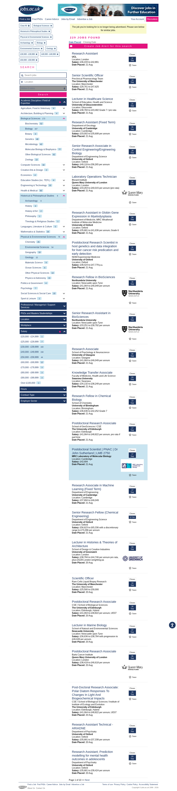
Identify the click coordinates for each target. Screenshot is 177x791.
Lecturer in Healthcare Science (92, 99)
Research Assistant (85, 53)
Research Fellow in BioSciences (93, 277)
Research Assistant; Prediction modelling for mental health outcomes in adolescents (92, 755)
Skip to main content (11, 2)
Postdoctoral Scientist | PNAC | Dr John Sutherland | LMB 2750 (95, 451)
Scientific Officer (83, 578)
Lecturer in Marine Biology (89, 625)
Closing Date (89, 42)
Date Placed (75, 42)
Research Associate (85, 349)
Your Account (137, 19)
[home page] (31, 10)
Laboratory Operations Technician (94, 176)
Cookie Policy (132, 784)
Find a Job (25, 19)
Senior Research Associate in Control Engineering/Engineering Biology (93, 149)
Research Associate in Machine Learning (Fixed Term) (93, 487)
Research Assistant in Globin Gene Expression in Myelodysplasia (95, 214)
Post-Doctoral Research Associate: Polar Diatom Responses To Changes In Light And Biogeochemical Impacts (95, 693)
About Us (31, 788)
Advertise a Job (84, 19)
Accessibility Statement (148, 784)
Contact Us (40, 788)
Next (87, 780)
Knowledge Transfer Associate (92, 372)
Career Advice (52, 19)
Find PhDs (37, 19)
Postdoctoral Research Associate (94, 423)
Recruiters (152, 19)
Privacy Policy (120, 784)
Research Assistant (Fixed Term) (93, 122)
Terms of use (107, 784)
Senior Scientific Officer (87, 75)
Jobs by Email (68, 19)
